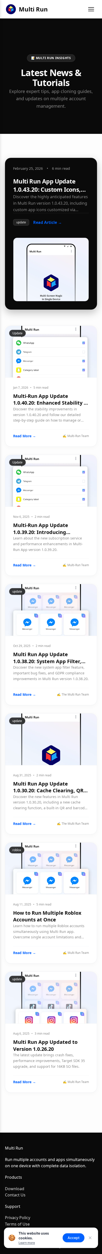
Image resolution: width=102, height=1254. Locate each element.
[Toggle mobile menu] (91, 9)
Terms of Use (17, 1224)
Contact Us (15, 1195)
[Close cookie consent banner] (90, 1238)
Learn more (27, 1243)
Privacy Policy (17, 1217)
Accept (73, 1238)
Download (14, 1188)
